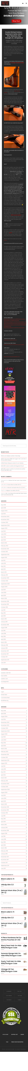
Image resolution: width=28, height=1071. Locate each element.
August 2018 (4, 627)
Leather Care (4, 678)
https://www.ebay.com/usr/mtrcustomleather (14, 344)
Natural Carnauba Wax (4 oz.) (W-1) (16, 487)
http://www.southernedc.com (10, 340)
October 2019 (4, 607)
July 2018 (3, 630)
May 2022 (3, 537)
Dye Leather (4, 675)
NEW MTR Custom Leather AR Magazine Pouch (12, 466)
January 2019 (4, 621)
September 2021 (5, 554)
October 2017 (4, 657)
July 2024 (3, 513)
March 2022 (4, 543)
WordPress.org (4, 700)
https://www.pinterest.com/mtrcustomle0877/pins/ (15, 323)
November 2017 (5, 654)
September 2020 (5, 583)
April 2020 (3, 595)
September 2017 (5, 659)
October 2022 (4, 522)
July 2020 (3, 589)
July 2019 (3, 610)
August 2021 (4, 557)
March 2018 (4, 642)
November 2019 (5, 604)
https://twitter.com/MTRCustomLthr (11, 320)
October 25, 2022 (10, 40)
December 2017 (5, 651)
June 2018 (3, 633)
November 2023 (5, 519)
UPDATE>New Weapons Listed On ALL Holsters (12, 463)
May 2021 (3, 566)
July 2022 (3, 531)
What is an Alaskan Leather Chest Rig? (10, 456)
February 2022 (4, 545)
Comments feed (5, 697)
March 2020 (4, 598)
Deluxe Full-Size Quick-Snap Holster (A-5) (13, 481)
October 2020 (4, 581)
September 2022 (5, 525)
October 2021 (4, 551)
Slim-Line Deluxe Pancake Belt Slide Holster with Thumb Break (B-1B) (14, 494)
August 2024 (4, 510)
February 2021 (4, 575)
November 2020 (5, 578)
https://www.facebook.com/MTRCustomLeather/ (14, 319)
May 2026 (3, 505)
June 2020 (3, 592)
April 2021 (3, 569)
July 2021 (3, 560)
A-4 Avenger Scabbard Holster (17, 62)
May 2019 (3, 613)
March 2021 (4, 572)
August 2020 (4, 586)
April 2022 (3, 540)
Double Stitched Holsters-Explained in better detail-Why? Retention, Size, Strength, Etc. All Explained (14, 35)
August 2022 (4, 528)
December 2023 (5, 516)
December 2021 (5, 548)
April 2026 (3, 508)
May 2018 (3, 636)
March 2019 (4, 619)
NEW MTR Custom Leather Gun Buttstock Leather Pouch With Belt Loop (13, 469)
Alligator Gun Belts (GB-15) (12, 490)
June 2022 (3, 534)
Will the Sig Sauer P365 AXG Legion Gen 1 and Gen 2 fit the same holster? (14, 459)
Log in (2, 691)
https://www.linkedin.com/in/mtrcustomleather (14, 327)
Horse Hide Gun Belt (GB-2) (14, 484)
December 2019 (5, 601)
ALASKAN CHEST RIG (6, 673)
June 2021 (3, 563)
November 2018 (5, 624)
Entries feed (4, 694)
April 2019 (3, 616)
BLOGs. (5, 240)
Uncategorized (4, 681)
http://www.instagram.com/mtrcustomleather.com (15, 322)
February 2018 (4, 645)
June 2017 (3, 662)
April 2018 (3, 639)
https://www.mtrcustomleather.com (12, 356)
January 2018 (4, 648)
